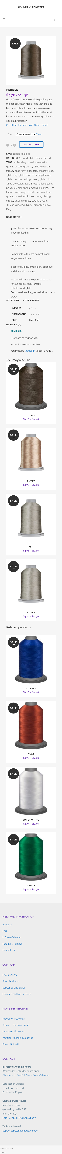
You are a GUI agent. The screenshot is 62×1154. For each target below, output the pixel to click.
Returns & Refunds (12, 943)
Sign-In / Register (31, 7)
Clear (39, 134)
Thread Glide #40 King (19, 205)
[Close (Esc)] (11, 1148)
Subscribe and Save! (13, 987)
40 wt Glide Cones (32, 158)
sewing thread (39, 200)
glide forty (20, 171)
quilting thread (22, 200)
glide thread (31, 183)
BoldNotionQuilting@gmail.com (19, 1118)
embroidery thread (24, 162)
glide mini (45, 179)
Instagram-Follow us (13, 1031)
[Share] (8, 1148)
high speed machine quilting (33, 188)
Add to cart (31, 144)
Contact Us (8, 950)
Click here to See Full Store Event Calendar (25, 1075)
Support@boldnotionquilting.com (20, 1130)
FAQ (4, 931)
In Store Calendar (11, 937)
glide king (12, 175)
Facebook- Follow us (13, 1018)
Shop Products (10, 981)
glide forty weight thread (40, 171)
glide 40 (27, 166)
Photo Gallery (9, 975)
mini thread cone (32, 196)
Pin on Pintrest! (10, 1044)
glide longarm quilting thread (34, 175)
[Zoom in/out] (1, 1148)
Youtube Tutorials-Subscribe (17, 1038)
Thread (47, 158)
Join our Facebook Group (15, 1025)
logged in (30, 350)
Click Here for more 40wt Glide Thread (27, 125)
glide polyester (15, 183)
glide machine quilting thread (22, 179)
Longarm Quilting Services (16, 994)
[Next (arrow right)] (4, 1152)
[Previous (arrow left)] (1, 1152)
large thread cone (30, 192)
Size (10, 134)
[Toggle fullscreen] (4, 1148)
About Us (7, 924)
